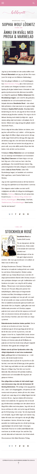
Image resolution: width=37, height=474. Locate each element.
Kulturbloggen (11, 199)
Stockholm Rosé (18, 231)
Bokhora (11, 194)
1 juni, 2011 (18, 227)
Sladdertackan (6, 202)
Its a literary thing (17, 197)
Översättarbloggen (18, 202)
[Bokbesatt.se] (18, 13)
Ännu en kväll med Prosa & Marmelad (18, 34)
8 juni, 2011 (18, 27)
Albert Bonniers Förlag (11, 84)
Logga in (32, 460)
